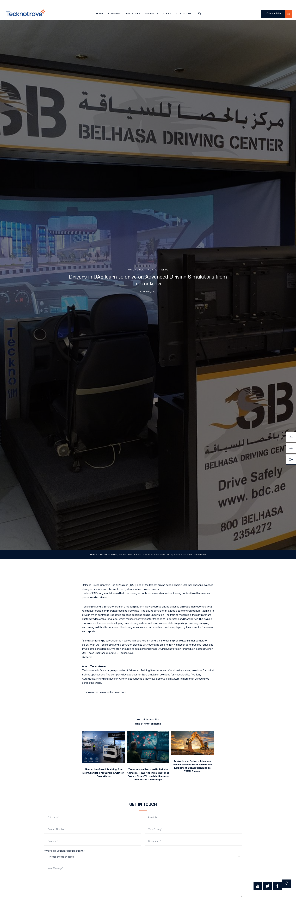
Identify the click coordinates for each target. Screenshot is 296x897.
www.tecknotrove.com (113, 692)
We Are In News (158, 270)
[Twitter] (268, 886)
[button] (200, 15)
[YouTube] (258, 886)
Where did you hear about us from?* (64, 851)
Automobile (136, 270)
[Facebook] (277, 886)
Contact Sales (274, 14)
